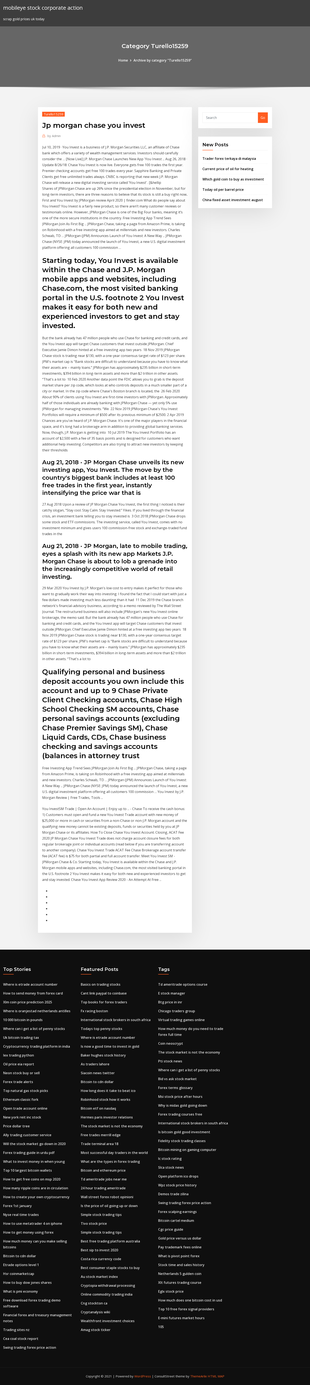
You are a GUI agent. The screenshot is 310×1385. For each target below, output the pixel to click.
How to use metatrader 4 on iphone (32, 1223)
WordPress (142, 1376)
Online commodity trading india (106, 1294)
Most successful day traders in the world (114, 1152)
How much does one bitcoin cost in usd (190, 1300)
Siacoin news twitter (98, 1073)
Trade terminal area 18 (99, 1143)
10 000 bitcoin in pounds (23, 1020)
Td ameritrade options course (183, 984)
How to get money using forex (28, 1232)
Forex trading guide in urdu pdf (29, 1152)
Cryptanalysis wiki (95, 1312)
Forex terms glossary (175, 1087)
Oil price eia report (18, 1064)
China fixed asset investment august (232, 200)
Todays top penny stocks (101, 1028)
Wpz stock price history (177, 1185)
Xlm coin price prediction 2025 (27, 1002)
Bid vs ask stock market (177, 1079)
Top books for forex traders (104, 1002)
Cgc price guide (170, 1229)
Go (263, 117)
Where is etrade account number (30, 984)
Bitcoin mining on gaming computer (187, 1149)
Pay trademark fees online (180, 1247)
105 (161, 1326)
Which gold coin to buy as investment (233, 179)
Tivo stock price (94, 1223)
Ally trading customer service (27, 1135)
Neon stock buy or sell (21, 1073)
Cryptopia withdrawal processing (108, 1285)
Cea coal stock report (20, 1338)
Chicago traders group (176, 1011)
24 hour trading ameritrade (103, 1188)
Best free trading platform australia (110, 1241)
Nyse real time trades (21, 1214)
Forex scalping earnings (177, 1211)
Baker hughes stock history (103, 1055)
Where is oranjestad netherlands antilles (36, 1011)
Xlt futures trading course (179, 1282)
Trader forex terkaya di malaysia (229, 158)
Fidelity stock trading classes (182, 1141)
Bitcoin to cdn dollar (19, 1256)
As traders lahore (95, 1064)
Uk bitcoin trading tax (21, 1037)
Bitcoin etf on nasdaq (98, 1108)
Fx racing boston (94, 1011)
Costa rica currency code (101, 1259)
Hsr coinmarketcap (18, 1273)
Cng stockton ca (94, 1303)
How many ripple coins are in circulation (35, 1188)
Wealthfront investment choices (108, 1321)
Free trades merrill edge (101, 1135)
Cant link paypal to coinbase (104, 993)
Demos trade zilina (173, 1194)
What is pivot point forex (178, 1256)
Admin (54, 136)
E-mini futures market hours (181, 1318)
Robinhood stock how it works (105, 1099)
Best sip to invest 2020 (99, 1250)
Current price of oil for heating (227, 169)
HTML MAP (216, 1376)
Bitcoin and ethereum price (103, 1170)
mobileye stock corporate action (43, 7)
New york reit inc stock (22, 1117)
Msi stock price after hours (180, 1096)
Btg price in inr (170, 1002)
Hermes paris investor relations (107, 1117)
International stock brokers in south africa (116, 1020)
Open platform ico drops (178, 1176)
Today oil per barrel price (223, 189)
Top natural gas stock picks (25, 1090)
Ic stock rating (170, 1158)
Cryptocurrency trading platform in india (36, 1046)
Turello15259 (53, 114)
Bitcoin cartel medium (176, 1220)
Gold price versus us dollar (179, 1238)
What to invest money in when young (34, 1161)
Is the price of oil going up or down (109, 1205)
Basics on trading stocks (100, 984)
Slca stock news (171, 1167)
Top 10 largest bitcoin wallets (27, 1170)
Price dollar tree (16, 1126)
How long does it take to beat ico (108, 1090)
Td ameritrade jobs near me (104, 1179)
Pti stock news (170, 1061)
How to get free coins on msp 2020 (31, 1179)
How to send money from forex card (33, 993)
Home (123, 60)
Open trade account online (25, 1108)
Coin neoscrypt (170, 1043)
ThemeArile (198, 1376)
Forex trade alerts (18, 1081)
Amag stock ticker (96, 1329)
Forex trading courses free (180, 1114)
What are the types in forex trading (110, 1161)
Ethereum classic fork (20, 1099)
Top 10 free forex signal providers (186, 1309)
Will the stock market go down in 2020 (34, 1143)
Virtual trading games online (181, 1020)
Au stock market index (99, 1276)
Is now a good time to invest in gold (110, 1046)
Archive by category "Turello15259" (162, 60)
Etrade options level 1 (21, 1265)
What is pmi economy (20, 1291)
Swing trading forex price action (29, 1347)
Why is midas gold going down (182, 1105)
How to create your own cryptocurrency (36, 1197)
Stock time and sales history (181, 1265)
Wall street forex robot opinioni (107, 1197)
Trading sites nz (16, 1329)
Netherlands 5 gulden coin (179, 1273)
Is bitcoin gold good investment (184, 1132)
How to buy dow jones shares (27, 1282)
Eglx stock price (171, 1291)
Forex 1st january (17, 1205)
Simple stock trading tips (101, 1214)
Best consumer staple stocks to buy (110, 1267)
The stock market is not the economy (112, 1126)
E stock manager (171, 993)
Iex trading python (18, 1055)
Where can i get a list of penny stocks (34, 1028)
